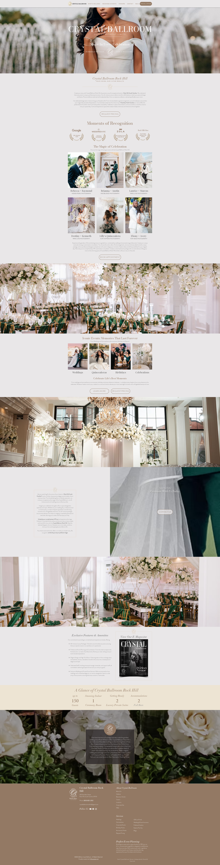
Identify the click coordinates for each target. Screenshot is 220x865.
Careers (118, 800)
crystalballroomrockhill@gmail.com (89, 804)
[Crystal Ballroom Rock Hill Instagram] (96, 809)
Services (119, 816)
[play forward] (150, 135)
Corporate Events (121, 825)
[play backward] (70, 135)
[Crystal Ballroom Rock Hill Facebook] (93, 809)
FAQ (117, 808)
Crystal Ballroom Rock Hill (91, 789)
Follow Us (84, 809)
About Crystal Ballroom (126, 788)
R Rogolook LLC (94, 859)
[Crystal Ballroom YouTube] (90, 809)
